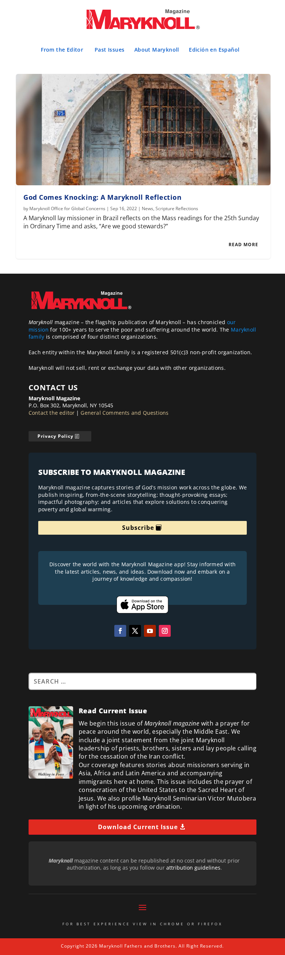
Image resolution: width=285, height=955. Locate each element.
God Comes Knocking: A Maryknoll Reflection (102, 197)
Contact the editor (52, 412)
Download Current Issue (138, 827)
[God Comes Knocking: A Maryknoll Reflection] (143, 129)
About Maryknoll (156, 49)
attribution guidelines (193, 867)
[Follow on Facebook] (120, 631)
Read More (243, 244)
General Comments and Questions (124, 412)
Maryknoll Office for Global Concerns (67, 208)
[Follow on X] (135, 631)
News (147, 208)
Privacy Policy (55, 436)
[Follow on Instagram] (165, 631)
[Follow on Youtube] (150, 631)
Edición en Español (214, 49)
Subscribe (138, 528)
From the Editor (62, 49)
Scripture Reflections (176, 208)
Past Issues (109, 49)
